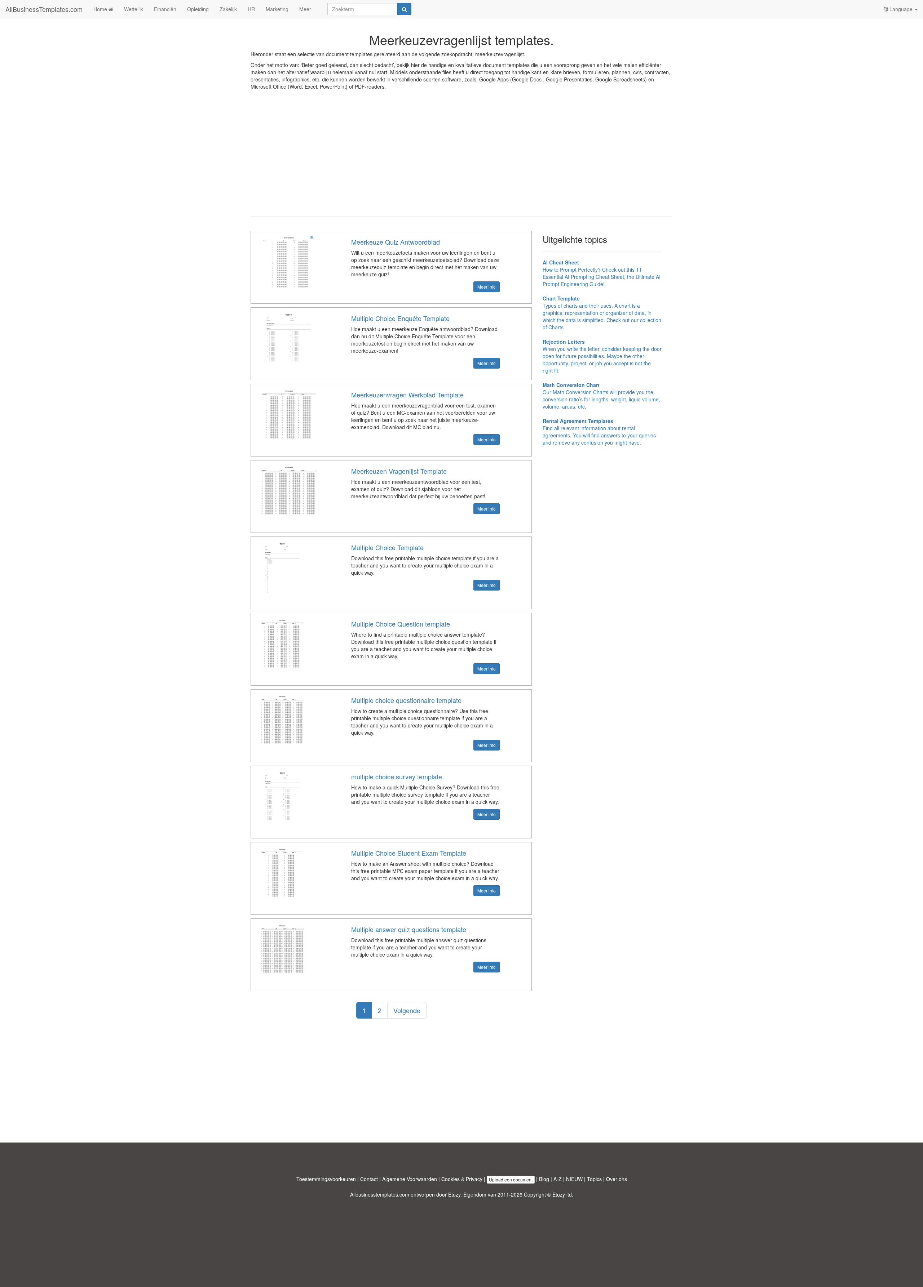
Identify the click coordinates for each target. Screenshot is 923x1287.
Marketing (277, 9)
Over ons (616, 1179)
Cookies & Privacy (461, 1179)
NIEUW (574, 1179)
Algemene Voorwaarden (409, 1179)
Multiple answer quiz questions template (408, 929)
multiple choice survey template (396, 776)
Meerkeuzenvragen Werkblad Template (407, 394)
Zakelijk (228, 9)
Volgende (406, 1010)
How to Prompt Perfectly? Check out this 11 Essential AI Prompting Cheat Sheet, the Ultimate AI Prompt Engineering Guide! (602, 273)
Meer (305, 9)
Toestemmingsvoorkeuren (326, 1179)
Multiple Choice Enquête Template (400, 318)
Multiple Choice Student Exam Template (408, 853)
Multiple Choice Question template (400, 623)
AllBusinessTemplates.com (44, 9)
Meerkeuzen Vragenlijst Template (399, 471)
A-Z (557, 1179)
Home (101, 9)
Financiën (165, 9)
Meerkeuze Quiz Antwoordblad (395, 241)
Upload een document (511, 1179)
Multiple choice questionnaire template (406, 700)
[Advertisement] (461, 158)
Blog (544, 1179)
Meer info (486, 287)
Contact (369, 1179)
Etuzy (454, 1194)
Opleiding (198, 9)
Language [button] (901, 9)
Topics (594, 1179)
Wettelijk (133, 9)
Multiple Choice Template (387, 547)
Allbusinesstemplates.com (379, 1194)
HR (251, 9)
